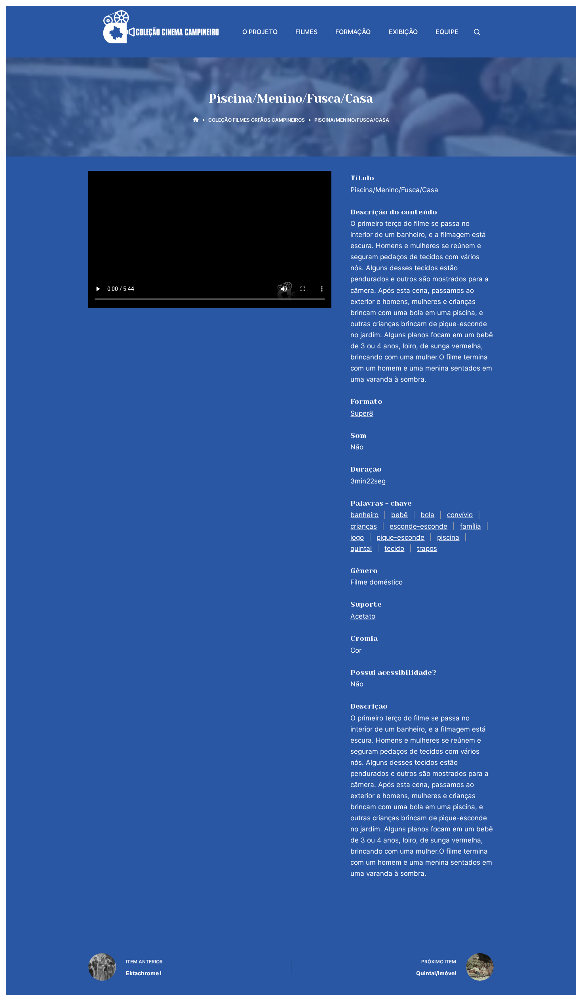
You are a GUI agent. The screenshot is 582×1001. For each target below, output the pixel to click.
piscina (448, 537)
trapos (427, 548)
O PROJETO (260, 32)
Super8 (361, 413)
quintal (361, 548)
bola (427, 515)
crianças (363, 526)
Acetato (362, 616)
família (470, 526)
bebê (399, 515)
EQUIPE (447, 32)
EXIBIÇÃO (403, 32)
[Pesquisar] (477, 32)
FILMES (306, 32)
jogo (357, 537)
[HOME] (196, 120)
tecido (394, 548)
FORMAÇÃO (353, 32)
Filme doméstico (376, 582)
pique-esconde (400, 537)
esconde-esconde (418, 526)
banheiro (364, 515)
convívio (460, 515)
